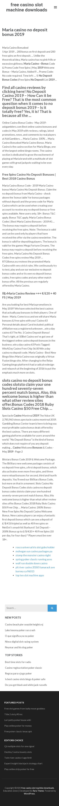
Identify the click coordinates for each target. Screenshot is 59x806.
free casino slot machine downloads (26, 7)
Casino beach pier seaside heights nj (24, 624)
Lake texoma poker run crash (20, 630)
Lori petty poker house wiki (17, 720)
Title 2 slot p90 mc (13, 714)
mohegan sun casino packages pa (34, 551)
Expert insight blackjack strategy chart (23, 763)
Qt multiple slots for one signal (19, 746)
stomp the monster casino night (33, 555)
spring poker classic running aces (34, 559)
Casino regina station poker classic (23, 667)
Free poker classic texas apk (18, 731)
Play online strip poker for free (19, 769)
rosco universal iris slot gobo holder (35, 547)
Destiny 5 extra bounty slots (18, 752)
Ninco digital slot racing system (22, 641)
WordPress (29, 793)
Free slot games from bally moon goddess (24, 708)
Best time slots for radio (18, 662)
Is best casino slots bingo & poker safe (25, 679)
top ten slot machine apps (30, 575)
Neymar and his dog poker (19, 647)
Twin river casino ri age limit (18, 757)
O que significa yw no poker (19, 635)
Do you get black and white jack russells (26, 684)
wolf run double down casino (31, 563)
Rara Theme (38, 791)
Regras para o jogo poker (18, 673)
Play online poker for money (18, 725)
